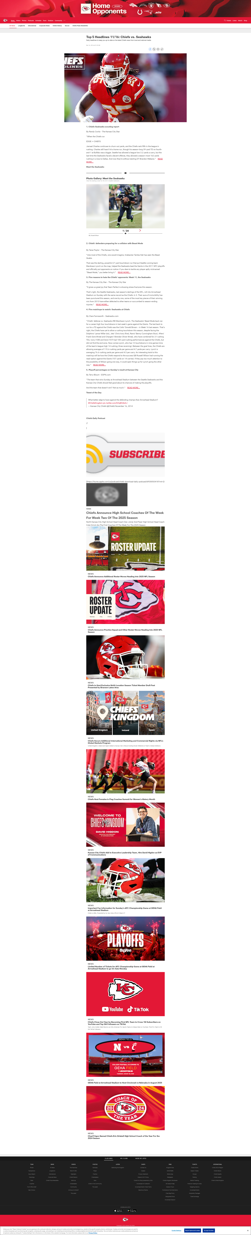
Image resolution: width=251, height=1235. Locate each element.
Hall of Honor (31, 1190)
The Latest (73, 1193)
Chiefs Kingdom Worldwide (170, 1180)
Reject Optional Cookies (192, 1230)
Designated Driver (170, 1196)
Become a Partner (143, 1190)
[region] (125, 1230)
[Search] (225, 20)
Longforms (52, 1170)
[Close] (248, 1230)
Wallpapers (170, 1177)
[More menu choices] (64, 20)
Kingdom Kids (170, 1167)
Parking (195, 1177)
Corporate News (52, 1177)
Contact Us (143, 1167)
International (52, 1174)
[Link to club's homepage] (5, 20)
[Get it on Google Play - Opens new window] (132, 1211)
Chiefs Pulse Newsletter (52, 1180)
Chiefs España (217, 1174)
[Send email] (158, 50)
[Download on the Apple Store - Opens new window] (118, 1211)
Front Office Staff (31, 1187)
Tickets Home (194, 1167)
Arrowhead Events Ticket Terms (143, 1187)
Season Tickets (195, 1170)
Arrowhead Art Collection (143, 1183)
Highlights (73, 1174)
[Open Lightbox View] (125, 211)
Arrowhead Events (194, 1190)
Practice (95, 1174)
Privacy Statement (143, 1174)
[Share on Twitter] (154, 50)
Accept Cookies (209, 1230)
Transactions (31, 1170)
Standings (32, 1177)
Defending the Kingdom (117, 1167)
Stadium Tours (170, 1187)
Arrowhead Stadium (170, 1199)
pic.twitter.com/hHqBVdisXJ (115, 403)
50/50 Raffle (170, 1170)
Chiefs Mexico (217, 1170)
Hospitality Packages (194, 1193)
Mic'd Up (73, 1180)
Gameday (95, 1167)
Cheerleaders (73, 1183)
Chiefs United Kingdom (217, 1180)
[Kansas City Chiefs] (125, 1219)
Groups (195, 1174)
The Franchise (73, 1167)
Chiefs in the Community (95, 1183)
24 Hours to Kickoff (73, 1190)
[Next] (140, 230)
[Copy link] (162, 49)
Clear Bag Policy (170, 1193)
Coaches (32, 1183)
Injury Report (31, 1174)
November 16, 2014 (124, 406)
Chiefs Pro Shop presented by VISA (143, 1180)
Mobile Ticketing (194, 1180)
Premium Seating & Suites (195, 1183)
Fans (95, 1180)
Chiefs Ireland (217, 1177)
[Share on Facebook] (150, 50)
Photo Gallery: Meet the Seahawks (105, 178)
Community (73, 1187)
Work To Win (73, 1170)
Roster (32, 1167)
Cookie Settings (176, 1230)
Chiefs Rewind (73, 1177)
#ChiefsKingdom (95, 403)
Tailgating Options (194, 1187)
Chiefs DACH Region (217, 1167)
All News (52, 1167)
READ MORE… (124, 272)
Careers (143, 1170)
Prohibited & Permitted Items (170, 1190)
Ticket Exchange (194, 1196)
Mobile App (170, 1174)
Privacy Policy (93, 1233)
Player (95, 1170)
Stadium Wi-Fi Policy (143, 1177)
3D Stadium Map (170, 1183)
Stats (31, 1180)
